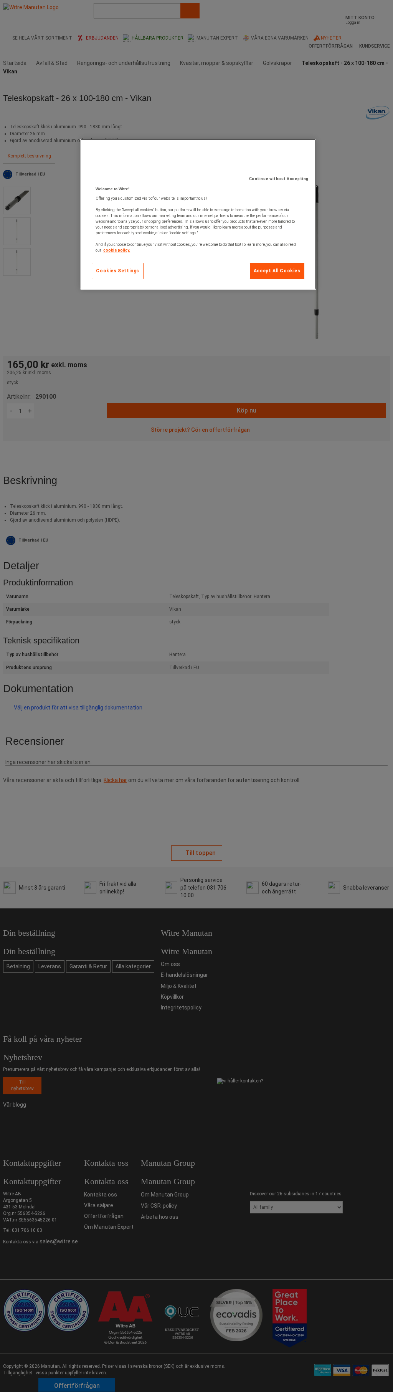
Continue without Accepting (279, 179)
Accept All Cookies (277, 270)
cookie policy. (116, 250)
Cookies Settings (117, 270)
